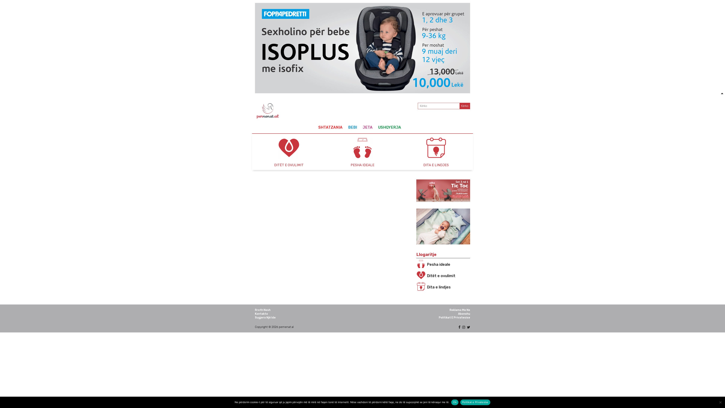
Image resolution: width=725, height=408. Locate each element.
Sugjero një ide (265, 317)
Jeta (368, 127)
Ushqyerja (389, 127)
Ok (455, 402)
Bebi (352, 127)
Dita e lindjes (439, 287)
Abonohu (464, 313)
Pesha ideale (438, 264)
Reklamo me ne (460, 310)
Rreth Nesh (263, 310)
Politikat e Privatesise (454, 317)
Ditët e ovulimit (441, 276)
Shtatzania (330, 127)
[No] (720, 402)
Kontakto (261, 313)
